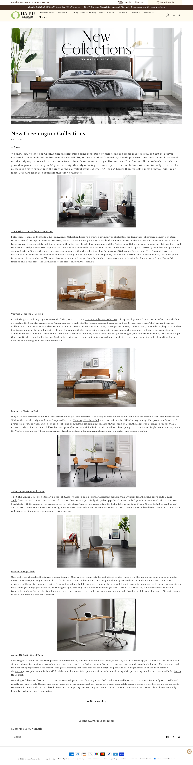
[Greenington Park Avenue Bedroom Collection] (96, 201)
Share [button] (17, 147)
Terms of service (94, 759)
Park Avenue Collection (66, 237)
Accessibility (145, 759)
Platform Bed (167, 244)
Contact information (128, 759)
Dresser (136, 251)
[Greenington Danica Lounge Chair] (96, 541)
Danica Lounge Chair (55, 577)
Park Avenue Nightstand (117, 251)
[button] (179, 15)
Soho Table (117, 504)
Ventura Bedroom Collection (101, 319)
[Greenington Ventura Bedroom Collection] (96, 287)
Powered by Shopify (46, 759)
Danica (169, 580)
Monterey (141, 424)
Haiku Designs (31, 759)
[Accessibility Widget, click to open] (189, 751)
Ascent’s (82, 664)
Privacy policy (78, 759)
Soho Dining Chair (141, 504)
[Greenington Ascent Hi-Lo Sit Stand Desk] (96, 624)
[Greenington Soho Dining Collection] (96, 461)
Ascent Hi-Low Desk (38, 660)
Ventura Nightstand (148, 333)
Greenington (52, 153)
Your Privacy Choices (166, 759)
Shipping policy (110, 759)
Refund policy (63, 759)
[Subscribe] (55, 737)
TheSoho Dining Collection (26, 497)
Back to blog (98, 701)
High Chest (152, 251)
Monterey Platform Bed (167, 416)
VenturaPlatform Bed (49, 326)
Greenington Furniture (132, 157)
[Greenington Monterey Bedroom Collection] (96, 377)
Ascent (19, 671)
